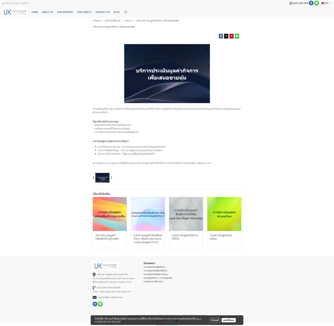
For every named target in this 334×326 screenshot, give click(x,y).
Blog (117, 12)
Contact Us (103, 12)
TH (326, 3)
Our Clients (84, 12)
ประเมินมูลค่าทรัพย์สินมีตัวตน (154, 267)
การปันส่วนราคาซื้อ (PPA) (153, 281)
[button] (126, 12)
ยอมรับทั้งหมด (228, 320)
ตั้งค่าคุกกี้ (215, 320)
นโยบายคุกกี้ (116, 321)
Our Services (65, 12)
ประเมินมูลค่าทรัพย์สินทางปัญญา (156, 274)
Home (34, 12)
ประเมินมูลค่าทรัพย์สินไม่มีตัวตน (155, 270)
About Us (47, 12)
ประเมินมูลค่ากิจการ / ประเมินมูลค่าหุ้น (158, 278)
